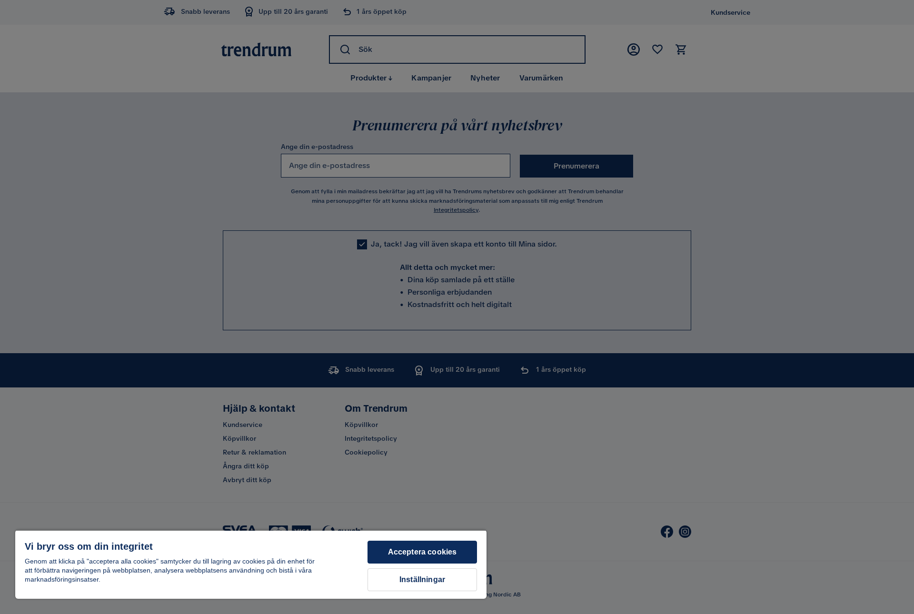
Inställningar (422, 579)
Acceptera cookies (422, 552)
